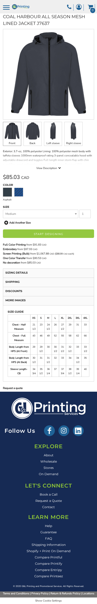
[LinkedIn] (78, 430)
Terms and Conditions (16, 593)
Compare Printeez (48, 576)
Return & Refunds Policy (65, 593)
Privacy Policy (39, 593)
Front (12, 143)
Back (32, 143)
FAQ (48, 538)
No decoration (11, 262)
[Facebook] (49, 430)
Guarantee (48, 532)
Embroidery (10, 249)
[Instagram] (63, 430)
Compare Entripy (48, 570)
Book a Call (49, 494)
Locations (88, 593)
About (48, 455)
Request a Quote (48, 501)
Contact (48, 507)
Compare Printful (48, 557)
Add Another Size (20, 222)
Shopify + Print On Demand (48, 551)
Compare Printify (48, 564)
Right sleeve (73, 143)
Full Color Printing (14, 244)
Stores (49, 468)
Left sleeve (53, 143)
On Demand (48, 474)
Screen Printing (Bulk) (16, 253)
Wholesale (48, 461)
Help (48, 526)
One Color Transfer (14, 258)
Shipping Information (49, 545)
